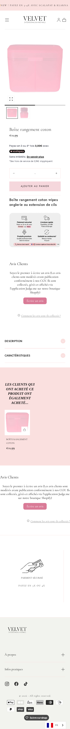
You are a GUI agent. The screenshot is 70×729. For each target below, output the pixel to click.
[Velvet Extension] (17, 630)
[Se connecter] (58, 20)
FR (56, 725)
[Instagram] (7, 684)
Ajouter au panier (35, 186)
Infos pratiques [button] (14, 669)
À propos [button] (10, 655)
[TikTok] (25, 684)
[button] (7, 20)
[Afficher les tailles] (24, 430)
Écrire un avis (35, 301)
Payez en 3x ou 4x (31, 585)
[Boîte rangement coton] (17, 422)
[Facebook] (16, 684)
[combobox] (55, 725)
